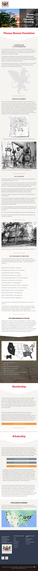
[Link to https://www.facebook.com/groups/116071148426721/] (2, 558)
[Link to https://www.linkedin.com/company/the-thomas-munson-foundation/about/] (6, 558)
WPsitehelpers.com (22, 568)
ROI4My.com (32, 567)
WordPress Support (15, 568)
